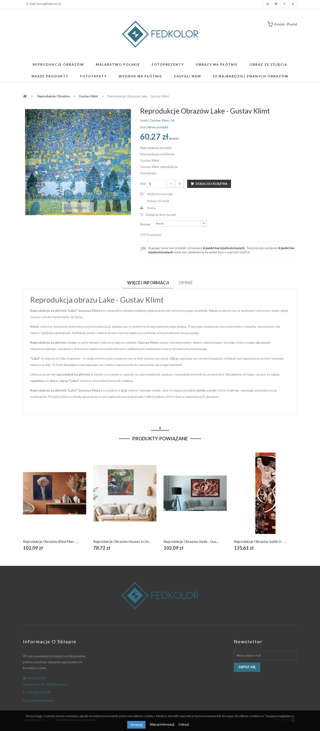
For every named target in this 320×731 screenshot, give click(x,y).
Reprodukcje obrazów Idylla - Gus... (191, 541)
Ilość (143, 184)
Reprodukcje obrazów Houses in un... (122, 541)
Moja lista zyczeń (276, 4)
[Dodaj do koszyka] (43, 498)
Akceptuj (136, 725)
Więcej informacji (162, 724)
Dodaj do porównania (65, 498)
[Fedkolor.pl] (160, 34)
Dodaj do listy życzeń (161, 215)
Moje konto (267, 4)
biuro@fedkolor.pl (48, 4)
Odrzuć (184, 724)
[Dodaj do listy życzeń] (54, 498)
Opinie (186, 282)
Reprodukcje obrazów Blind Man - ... (51, 541)
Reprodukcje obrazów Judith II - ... (260, 541)
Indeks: (144, 120)
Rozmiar (146, 224)
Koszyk (284, 4)
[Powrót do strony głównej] (25, 96)
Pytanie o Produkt (158, 201)
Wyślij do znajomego (160, 194)
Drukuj (151, 208)
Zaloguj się (293, 4)
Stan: (143, 127)
